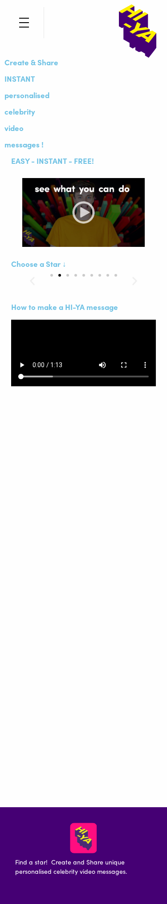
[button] (32, 280)
